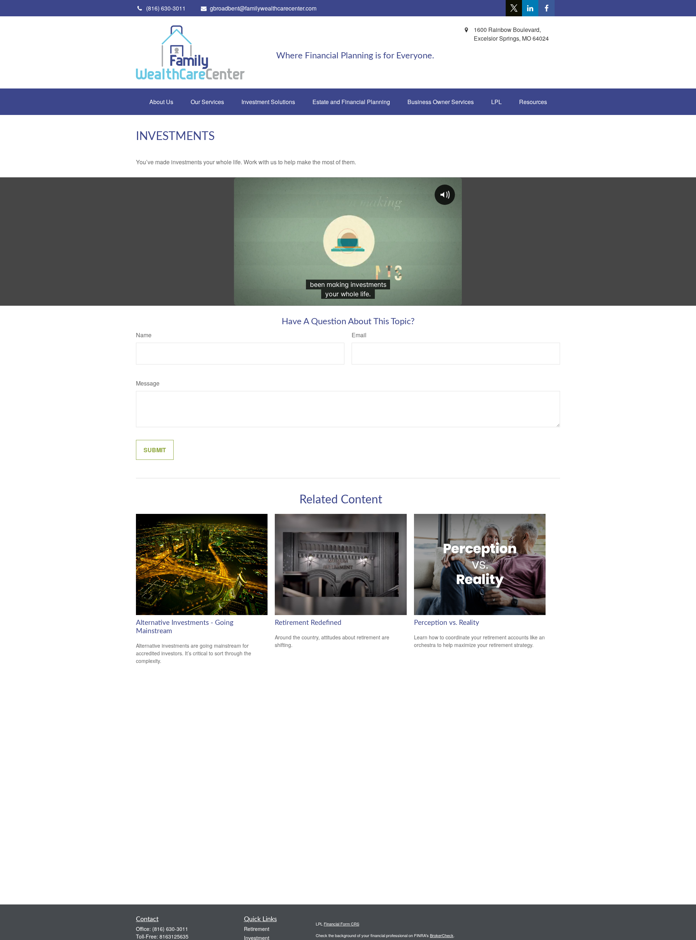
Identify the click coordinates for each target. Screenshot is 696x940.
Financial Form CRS (341, 924)
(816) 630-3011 (170, 928)
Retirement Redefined (308, 622)
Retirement (256, 928)
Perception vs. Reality (446, 622)
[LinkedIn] (530, 8)
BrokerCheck (441, 935)
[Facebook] (546, 8)
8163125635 (174, 936)
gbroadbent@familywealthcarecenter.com (263, 8)
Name (144, 335)
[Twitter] (514, 8)
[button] (161, 101)
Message (148, 383)
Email (359, 335)
